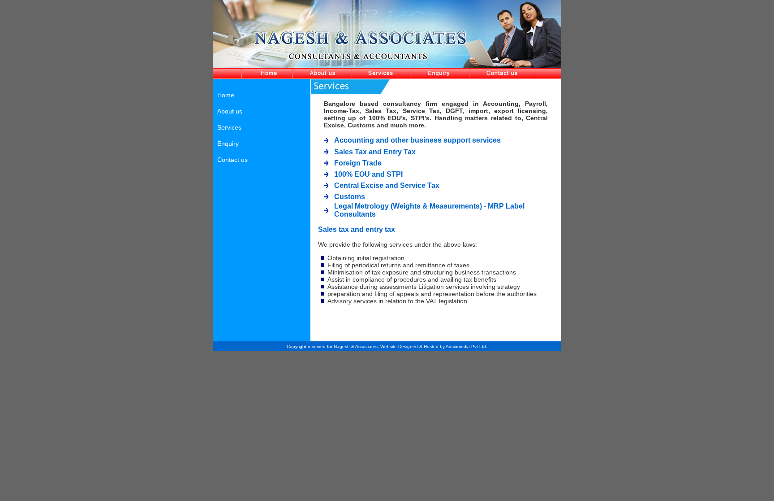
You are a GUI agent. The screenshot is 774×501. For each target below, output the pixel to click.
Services (229, 127)
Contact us (232, 159)
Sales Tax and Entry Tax (375, 152)
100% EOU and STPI (368, 174)
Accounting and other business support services (417, 140)
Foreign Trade (358, 163)
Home (225, 95)
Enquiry (228, 143)
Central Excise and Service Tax (386, 185)
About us (229, 111)
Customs (349, 196)
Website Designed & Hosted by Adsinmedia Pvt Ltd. (433, 346)
